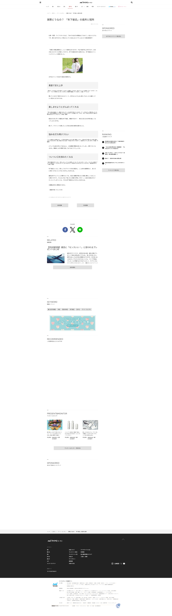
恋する (70, 6)
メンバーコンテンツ (101, 6)
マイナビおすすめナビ (51, 571)
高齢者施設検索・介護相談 (96, 595)
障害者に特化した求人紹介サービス (91, 584)
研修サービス (69, 602)
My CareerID (95, 593)
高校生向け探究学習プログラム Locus (81, 588)
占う (82, 6)
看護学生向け (82, 583)
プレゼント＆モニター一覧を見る (72, 448)
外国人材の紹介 (83, 600)
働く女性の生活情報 (70, 592)
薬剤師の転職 (82, 599)
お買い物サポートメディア (113, 593)
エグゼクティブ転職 (104, 597)
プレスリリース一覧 (73, 554)
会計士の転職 (111, 597)
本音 (59, 309)
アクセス (77, 605)
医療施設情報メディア (103, 593)
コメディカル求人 (95, 599)
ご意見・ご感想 (84, 556)
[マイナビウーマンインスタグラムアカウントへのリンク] (112, 564)
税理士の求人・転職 (70, 599)
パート (73, 584)
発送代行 (84, 602)
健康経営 (89, 602)
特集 (93, 6)
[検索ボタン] (131, 2)
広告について (72, 549)
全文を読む (72, 267)
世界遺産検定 (93, 592)
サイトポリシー (72, 558)
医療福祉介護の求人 (70, 586)
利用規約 (82, 552)
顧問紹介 (77, 599)
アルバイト (69, 584)
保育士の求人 (109, 599)
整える (58, 6)
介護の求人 (69, 600)
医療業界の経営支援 (75, 600)
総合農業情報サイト (101, 592)
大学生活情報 (113, 590)
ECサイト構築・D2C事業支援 (72, 593)
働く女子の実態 (52, 309)
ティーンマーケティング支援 (105, 590)
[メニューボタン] (40, 2)
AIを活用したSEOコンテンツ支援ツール (82, 595)
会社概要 (73, 605)
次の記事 (85, 205)
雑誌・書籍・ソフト (79, 592)
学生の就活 (69, 583)
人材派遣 (68, 597)
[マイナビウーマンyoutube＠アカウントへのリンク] (124, 564)
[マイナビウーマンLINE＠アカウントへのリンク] (117, 563)
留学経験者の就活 (75, 583)
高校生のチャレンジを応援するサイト (91, 590)
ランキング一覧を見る (113, 170)
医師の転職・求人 (103, 599)
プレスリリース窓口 (73, 552)
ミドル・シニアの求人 (80, 584)
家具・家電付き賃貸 (70, 595)
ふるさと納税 (81, 593)
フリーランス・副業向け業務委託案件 (106, 584)
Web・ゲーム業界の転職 (75, 597)
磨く (65, 6)
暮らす (76, 6)
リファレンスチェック (112, 602)
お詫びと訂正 (72, 563)
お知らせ (71, 556)
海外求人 (102, 583)
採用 (88, 605)
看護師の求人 (88, 599)
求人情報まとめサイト (71, 590)
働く (53, 6)
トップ (47, 6)
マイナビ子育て (109, 592)
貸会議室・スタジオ (95, 602)
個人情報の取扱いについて (86, 554)
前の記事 (60, 205)
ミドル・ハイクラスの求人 (110, 583)
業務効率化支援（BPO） (77, 602)
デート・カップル (60, 13)
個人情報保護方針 (98, 605)
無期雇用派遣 (115, 599)
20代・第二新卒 (84, 597)
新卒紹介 (90, 597)
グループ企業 (92, 605)
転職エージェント (96, 597)
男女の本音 (65, 309)
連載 (87, 6)
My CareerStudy (88, 593)
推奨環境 (71, 561)
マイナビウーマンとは (85, 549)
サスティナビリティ (83, 605)
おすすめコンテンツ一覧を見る (113, 36)
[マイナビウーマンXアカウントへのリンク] (121, 563)
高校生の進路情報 (70, 588)
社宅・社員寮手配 (104, 602)
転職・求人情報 (97, 583)
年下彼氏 (72, 309)
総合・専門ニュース (79, 590)
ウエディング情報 (87, 592)
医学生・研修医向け (89, 583)
